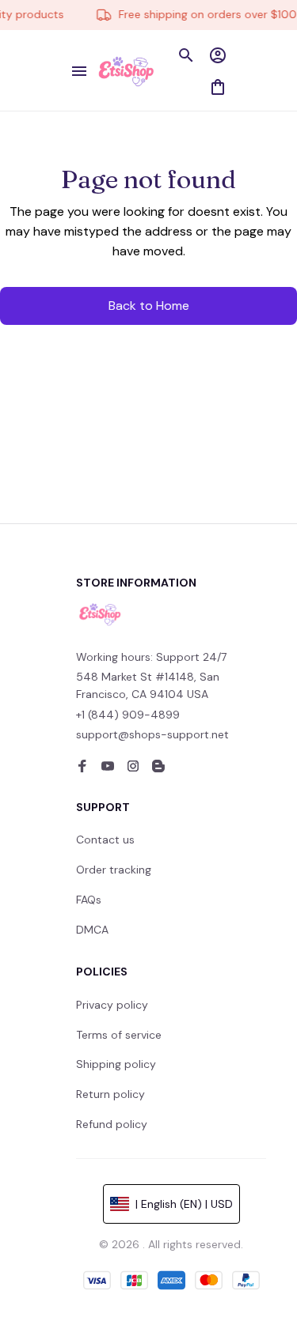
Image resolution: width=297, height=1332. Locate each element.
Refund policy (111, 1124)
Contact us (105, 839)
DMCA (92, 930)
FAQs (88, 899)
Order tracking (113, 869)
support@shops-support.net (152, 734)
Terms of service (119, 1035)
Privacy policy (112, 1005)
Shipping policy (116, 1064)
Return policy (110, 1094)
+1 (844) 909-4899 (128, 715)
